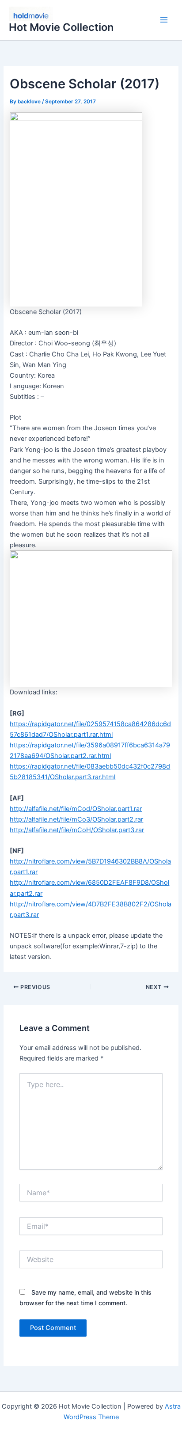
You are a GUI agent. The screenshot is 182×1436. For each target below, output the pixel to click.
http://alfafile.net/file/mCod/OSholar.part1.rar (76, 809)
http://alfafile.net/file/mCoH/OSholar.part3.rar (77, 830)
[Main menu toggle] (164, 20)
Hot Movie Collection (61, 27)
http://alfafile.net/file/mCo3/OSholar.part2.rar (76, 819)
